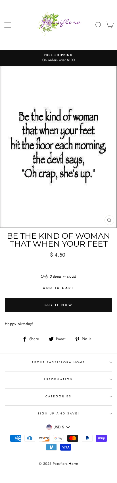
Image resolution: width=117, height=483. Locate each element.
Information (58, 379)
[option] (58, 58)
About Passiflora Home (58, 362)
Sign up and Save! (58, 413)
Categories (58, 396)
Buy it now (58, 305)
